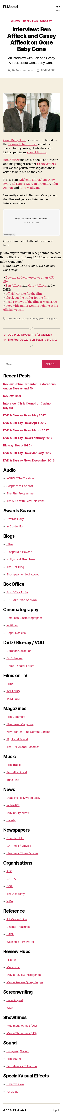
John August (14, 1000)
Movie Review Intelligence (23, 974)
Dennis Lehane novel (22, 144)
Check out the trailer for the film (27, 298)
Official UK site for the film (23, 294)
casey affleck (29, 318)
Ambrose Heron (24, 70)
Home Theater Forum (20, 666)
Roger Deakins (16, 633)
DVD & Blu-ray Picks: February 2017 (27, 438)
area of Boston (36, 152)
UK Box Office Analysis (21, 600)
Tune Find (12, 779)
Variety (11, 820)
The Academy (15, 893)
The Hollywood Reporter (22, 747)
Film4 (10, 683)
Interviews (30, 21)
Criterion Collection (19, 650)
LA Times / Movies (18, 845)
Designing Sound (17, 1051)
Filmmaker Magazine (19, 724)
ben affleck (14, 318)
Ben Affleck (13, 285)
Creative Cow (15, 1084)
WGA (9, 901)
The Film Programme (19, 493)
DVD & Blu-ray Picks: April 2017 (25, 423)
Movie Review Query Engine (24, 982)
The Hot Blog (15, 567)
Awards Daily (15, 519)
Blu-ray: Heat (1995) (17, 445)
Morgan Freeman (38, 184)
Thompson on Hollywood (22, 574)
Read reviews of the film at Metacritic (31, 302)
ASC (9, 871)
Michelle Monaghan (33, 180)
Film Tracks (13, 764)
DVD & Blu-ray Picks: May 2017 (24, 415)
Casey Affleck (37, 285)
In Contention (15, 526)
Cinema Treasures (18, 926)
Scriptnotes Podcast (19, 486)
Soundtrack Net (16, 772)
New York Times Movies (22, 853)
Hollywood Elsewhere (20, 559)
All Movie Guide (16, 919)
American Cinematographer (24, 617)
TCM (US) (13, 698)
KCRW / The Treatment (21, 478)
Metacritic (13, 967)
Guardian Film (15, 838)
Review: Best (12, 396)
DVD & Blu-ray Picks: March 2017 (26, 430)
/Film (9, 544)
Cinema (16, 21)
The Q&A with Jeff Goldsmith (25, 501)
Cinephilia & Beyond (19, 552)
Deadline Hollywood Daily (23, 797)
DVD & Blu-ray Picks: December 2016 (29, 460)
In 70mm (12, 625)
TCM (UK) (13, 691)
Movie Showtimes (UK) (21, 1025)
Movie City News (17, 812)
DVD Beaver (14, 658)
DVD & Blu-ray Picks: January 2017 (27, 453)
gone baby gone (47, 318)
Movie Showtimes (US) (21, 1033)
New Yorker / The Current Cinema (28, 731)
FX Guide (12, 1091)
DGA (9, 886)
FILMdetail (10, 6)
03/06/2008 (48, 70)
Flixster (11, 959)
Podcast (46, 21)
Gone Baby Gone (14, 140)
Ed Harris (18, 184)
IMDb (10, 934)
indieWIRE (13, 805)
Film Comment (15, 716)
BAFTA (11, 878)
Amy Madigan (29, 188)
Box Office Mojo (17, 592)
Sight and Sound (17, 739)
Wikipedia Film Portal (20, 941)
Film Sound (13, 1058)
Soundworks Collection (21, 1066)
